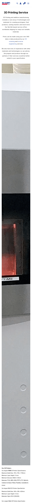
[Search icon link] (17, 4)
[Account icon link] (20, 3)
